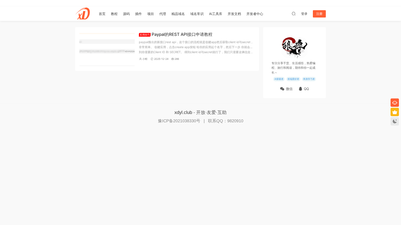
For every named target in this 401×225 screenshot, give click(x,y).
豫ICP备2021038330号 (180, 121)
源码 (126, 14)
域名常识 (197, 14)
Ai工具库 (215, 14)
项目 (150, 14)
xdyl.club (183, 112)
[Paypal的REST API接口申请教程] (107, 49)
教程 (114, 14)
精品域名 (178, 14)
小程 (144, 58)
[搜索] (294, 13)
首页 (102, 14)
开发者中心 (254, 14)
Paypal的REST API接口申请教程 (176, 34)
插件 (138, 14)
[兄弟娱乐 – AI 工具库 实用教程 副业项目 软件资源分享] (82, 13)
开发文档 (234, 14)
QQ (306, 89)
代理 (162, 14)
